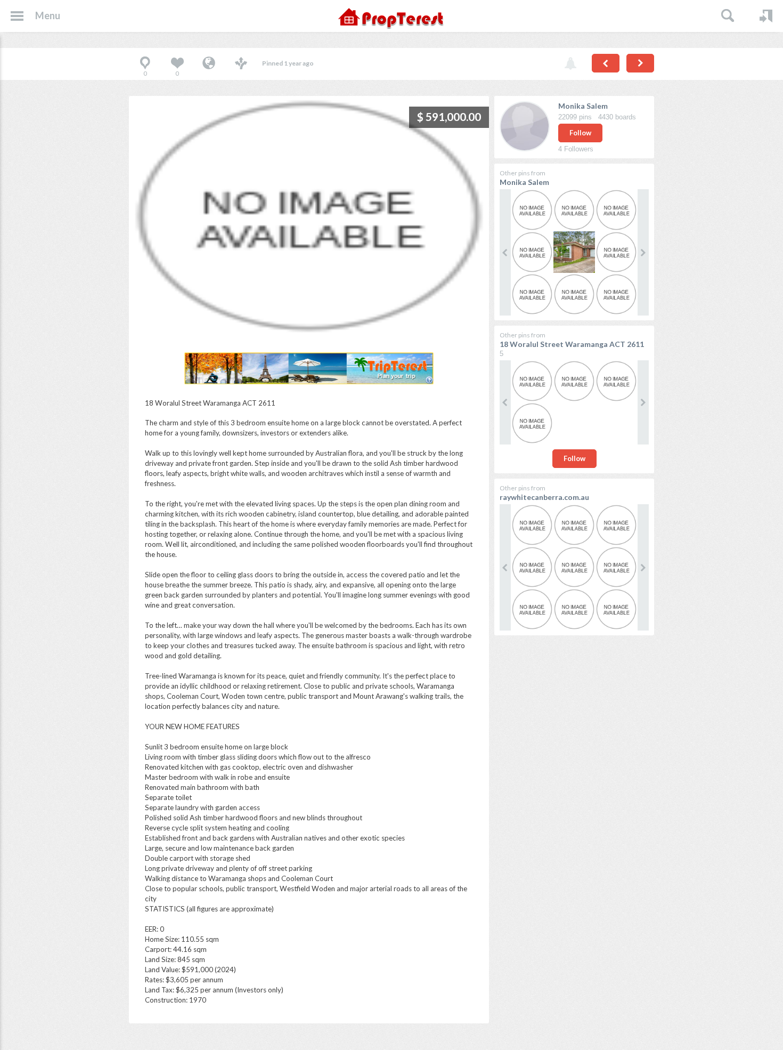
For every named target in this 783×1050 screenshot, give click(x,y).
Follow (580, 132)
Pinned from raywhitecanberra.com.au (209, 64)
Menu (47, 15)
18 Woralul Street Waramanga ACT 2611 (572, 344)
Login (766, 16)
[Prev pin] (605, 63)
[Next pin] (640, 63)
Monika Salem (583, 105)
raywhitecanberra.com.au (544, 497)
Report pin (570, 64)
